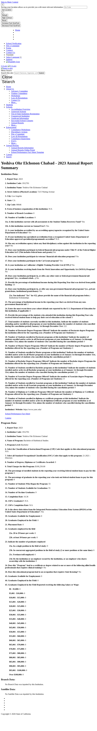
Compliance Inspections (20, 139)
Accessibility (11, 705)
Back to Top (11, 698)
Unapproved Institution (20, 116)
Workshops (15, 96)
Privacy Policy (12, 703)
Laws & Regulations (19, 98)
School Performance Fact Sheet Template (27, 152)
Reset (4, 20)
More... (14, 102)
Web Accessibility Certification (18, 710)
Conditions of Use (13, 701)
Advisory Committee (19, 91)
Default (4, 15)
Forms (8, 48)
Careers (9, 154)
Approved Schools (18, 111)
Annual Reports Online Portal (23, 150)
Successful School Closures (22, 121)
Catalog (8, 418)
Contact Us (10, 52)
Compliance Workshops (20, 130)
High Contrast (7, 18)
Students (9, 105)
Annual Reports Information (22, 148)
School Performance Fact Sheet (17, 414)
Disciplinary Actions (19, 132)
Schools (9, 107)
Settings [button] (9, 59)
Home (8, 87)
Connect (9, 50)
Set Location (6, 10)
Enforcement (11, 127)
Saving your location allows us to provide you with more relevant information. (32, 7)
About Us (10, 89)
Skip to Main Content (9, 2)
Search (8, 157)
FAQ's (13, 141)
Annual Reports (17, 123)
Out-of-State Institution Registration (25, 114)
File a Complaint (12, 46)
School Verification (13, 43)
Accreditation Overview (20, 109)
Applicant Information (20, 118)
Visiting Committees (19, 93)
